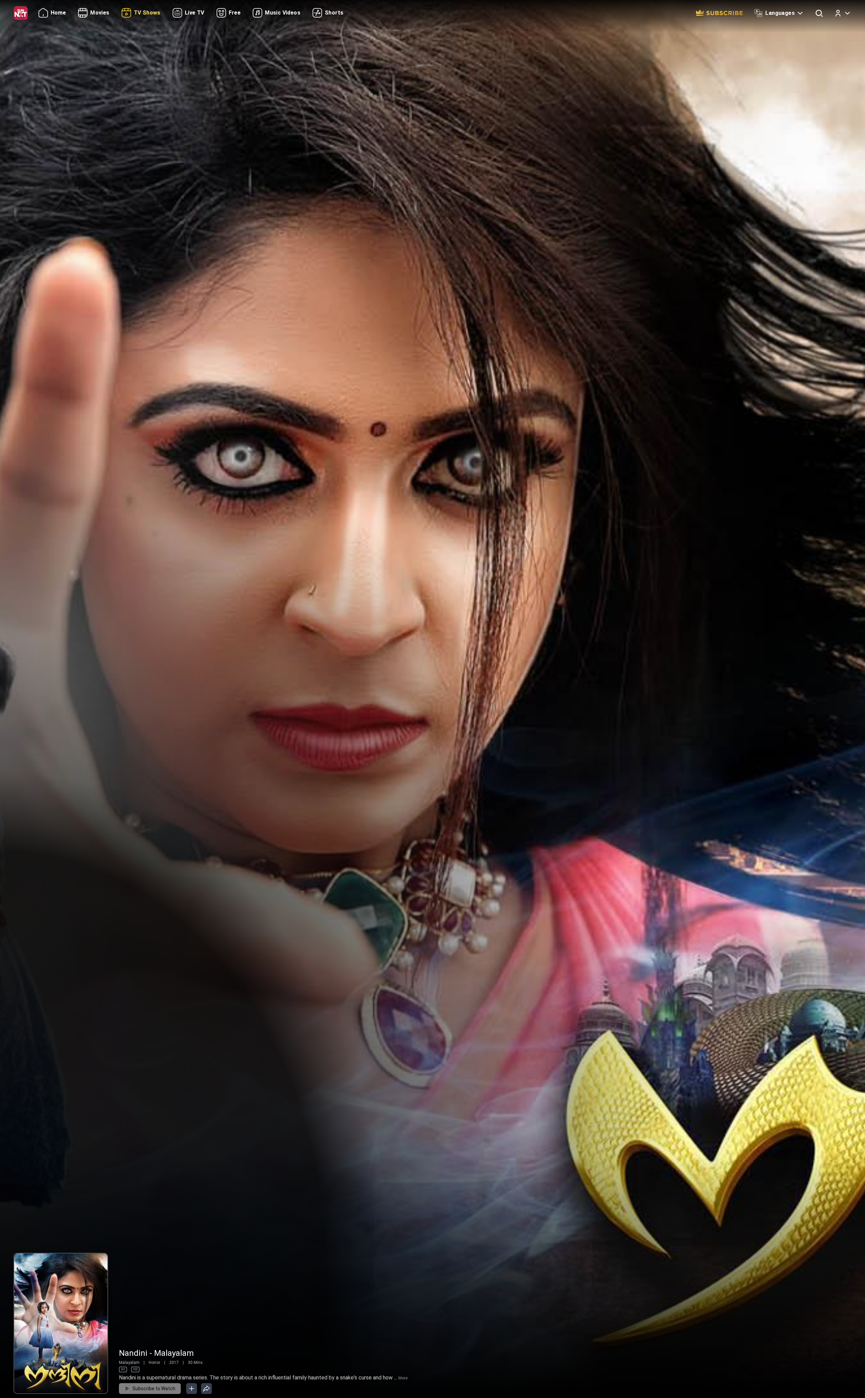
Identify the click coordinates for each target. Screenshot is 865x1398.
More (402, 1378)
